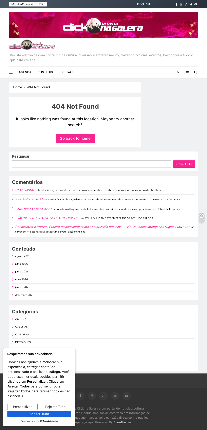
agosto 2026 (22, 256)
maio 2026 (21, 279)
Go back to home (75, 138)
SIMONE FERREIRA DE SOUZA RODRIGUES (47, 218)
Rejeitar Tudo (55, 407)
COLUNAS (21, 327)
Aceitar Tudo (39, 414)
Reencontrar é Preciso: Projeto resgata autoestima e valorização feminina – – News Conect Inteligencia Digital (94, 227)
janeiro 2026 (22, 287)
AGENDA (25, 72)
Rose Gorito (24, 190)
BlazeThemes (122, 422)
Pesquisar (21, 156)
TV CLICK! (143, 4)
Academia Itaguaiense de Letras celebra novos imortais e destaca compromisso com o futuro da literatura (99, 190)
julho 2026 (21, 264)
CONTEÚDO (46, 72)
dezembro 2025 (24, 295)
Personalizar (22, 407)
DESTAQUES (69, 72)
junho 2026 (22, 271)
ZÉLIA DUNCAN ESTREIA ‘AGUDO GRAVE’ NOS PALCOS (119, 218)
